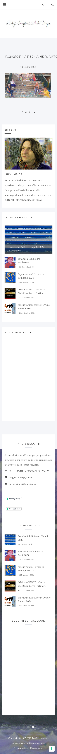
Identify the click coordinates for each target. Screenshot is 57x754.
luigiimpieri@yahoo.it (21, 477)
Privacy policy (21, 748)
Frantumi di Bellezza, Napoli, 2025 (26, 247)
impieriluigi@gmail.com (23, 483)
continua (36, 199)
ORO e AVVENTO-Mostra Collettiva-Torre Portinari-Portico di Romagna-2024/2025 (35, 293)
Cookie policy (36, 748)
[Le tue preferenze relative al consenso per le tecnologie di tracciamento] (52, 749)
